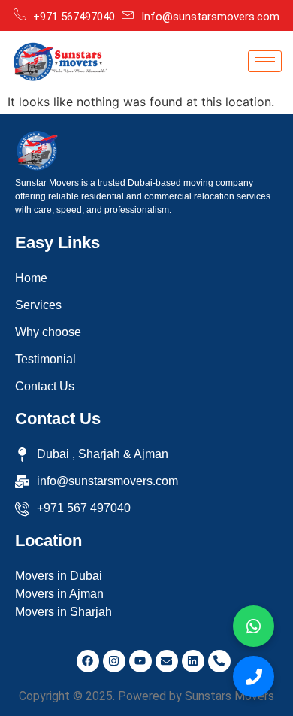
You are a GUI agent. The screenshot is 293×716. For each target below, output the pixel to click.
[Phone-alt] (219, 661)
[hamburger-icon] (265, 61)
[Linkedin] (193, 661)
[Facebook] (88, 661)
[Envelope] (167, 661)
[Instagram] (114, 661)
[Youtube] (140, 661)
